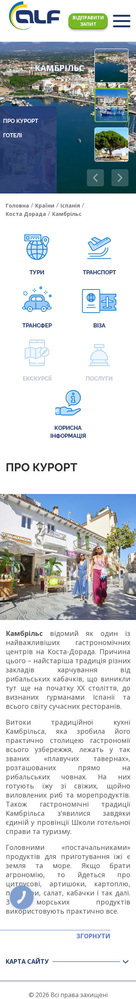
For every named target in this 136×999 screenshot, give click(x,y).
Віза (99, 325)
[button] (119, 177)
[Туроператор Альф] (34, 15)
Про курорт (20, 121)
